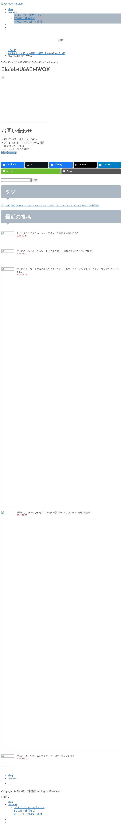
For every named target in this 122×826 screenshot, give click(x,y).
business (12, 778)
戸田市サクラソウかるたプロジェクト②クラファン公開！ (46, 756)
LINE (7, 206)
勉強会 (85, 206)
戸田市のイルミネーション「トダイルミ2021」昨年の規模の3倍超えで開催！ (55, 251)
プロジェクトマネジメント (29, 15)
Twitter (19, 206)
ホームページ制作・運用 (28, 22)
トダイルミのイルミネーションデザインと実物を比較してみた (48, 233)
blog (10, 776)
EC (2, 206)
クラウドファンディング (35, 206)
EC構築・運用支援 (24, 18)
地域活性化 (94, 206)
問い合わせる (9, 153)
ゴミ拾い (51, 206)
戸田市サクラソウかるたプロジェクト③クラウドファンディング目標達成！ (54, 513)
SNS (13, 206)
